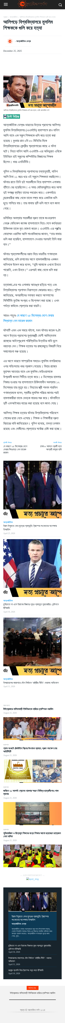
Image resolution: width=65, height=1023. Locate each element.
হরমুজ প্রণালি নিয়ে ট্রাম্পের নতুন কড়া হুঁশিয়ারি (25, 970)
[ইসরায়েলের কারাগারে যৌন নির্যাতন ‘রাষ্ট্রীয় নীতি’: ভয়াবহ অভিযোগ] (32, 646)
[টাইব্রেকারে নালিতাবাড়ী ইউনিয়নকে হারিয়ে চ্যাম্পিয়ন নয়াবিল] (32, 728)
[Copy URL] (32, 65)
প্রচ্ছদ (5, 17)
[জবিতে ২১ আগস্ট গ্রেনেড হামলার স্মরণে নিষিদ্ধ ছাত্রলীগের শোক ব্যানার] (32, 813)
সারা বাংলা (6, 705)
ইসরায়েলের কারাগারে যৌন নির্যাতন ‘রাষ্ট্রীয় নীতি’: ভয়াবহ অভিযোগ (31, 682)
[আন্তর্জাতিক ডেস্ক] (11, 41)
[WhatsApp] (25, 65)
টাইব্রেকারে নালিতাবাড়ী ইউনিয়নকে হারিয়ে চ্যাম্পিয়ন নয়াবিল (28, 709)
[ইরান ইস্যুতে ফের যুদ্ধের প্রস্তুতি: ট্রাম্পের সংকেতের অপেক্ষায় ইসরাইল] (32, 902)
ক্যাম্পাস (6, 745)
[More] (40, 65)
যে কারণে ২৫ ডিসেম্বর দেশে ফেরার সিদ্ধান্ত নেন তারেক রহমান (15, 449)
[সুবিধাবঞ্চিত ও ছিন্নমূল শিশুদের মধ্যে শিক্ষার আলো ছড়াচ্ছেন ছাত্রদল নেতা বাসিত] (32, 856)
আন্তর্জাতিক (14, 17)
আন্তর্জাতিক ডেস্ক (19, 924)
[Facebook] (17, 65)
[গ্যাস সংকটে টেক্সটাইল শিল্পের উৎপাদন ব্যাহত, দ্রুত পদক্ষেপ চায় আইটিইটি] (32, 771)
